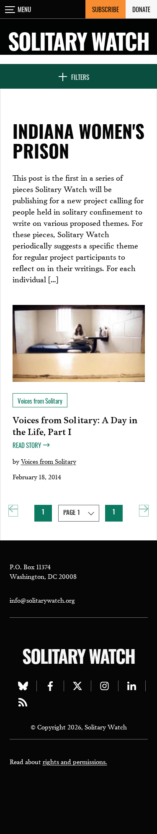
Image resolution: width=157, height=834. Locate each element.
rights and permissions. (75, 761)
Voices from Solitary (48, 461)
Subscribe (105, 9)
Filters (80, 77)
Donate (141, 9)
